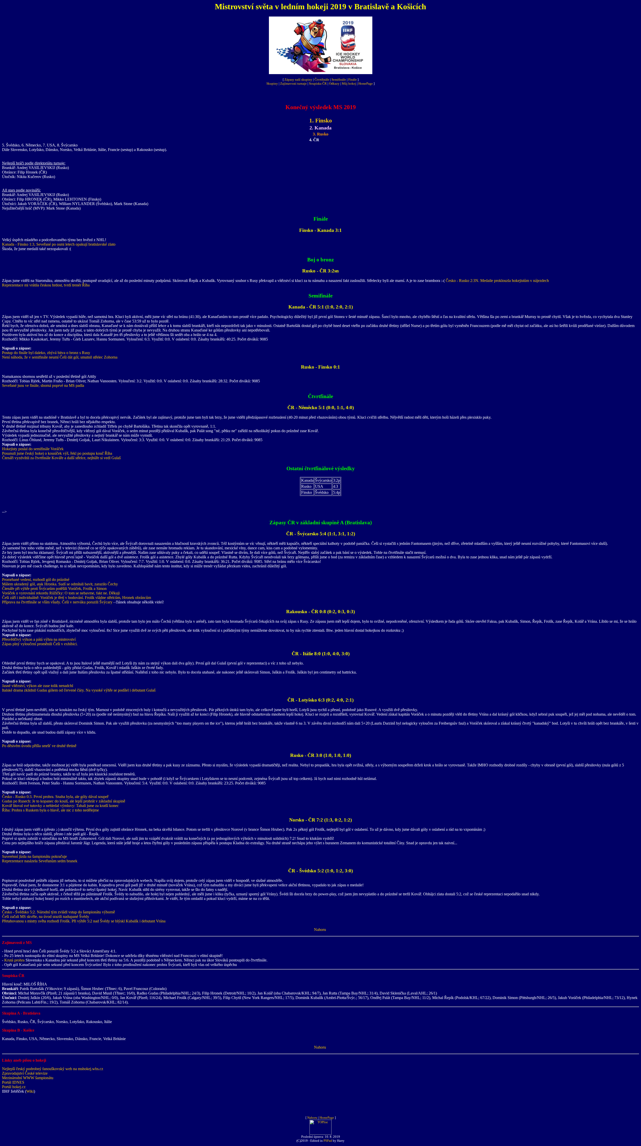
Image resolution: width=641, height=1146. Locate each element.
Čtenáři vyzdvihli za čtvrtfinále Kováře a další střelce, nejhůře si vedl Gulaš (61, 458)
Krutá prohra (14, 960)
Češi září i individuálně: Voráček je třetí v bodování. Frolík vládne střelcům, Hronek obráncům (76, 597)
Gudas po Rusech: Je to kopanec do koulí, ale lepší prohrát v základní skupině (63, 801)
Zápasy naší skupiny (298, 79)
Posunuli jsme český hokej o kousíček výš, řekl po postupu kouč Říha (57, 453)
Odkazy (334, 83)
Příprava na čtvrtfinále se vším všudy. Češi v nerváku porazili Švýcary (57, 602)
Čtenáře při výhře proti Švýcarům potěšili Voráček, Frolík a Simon (54, 588)
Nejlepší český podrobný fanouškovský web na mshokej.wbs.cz (52, 1069)
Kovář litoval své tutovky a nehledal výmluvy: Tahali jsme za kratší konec (60, 805)
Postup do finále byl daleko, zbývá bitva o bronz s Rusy (46, 353)
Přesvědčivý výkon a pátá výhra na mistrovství (39, 639)
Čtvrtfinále (321, 79)
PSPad (328, 1140)
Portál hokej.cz (14, 1087)
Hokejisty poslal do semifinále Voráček (33, 449)
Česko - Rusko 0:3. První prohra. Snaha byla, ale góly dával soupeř (55, 796)
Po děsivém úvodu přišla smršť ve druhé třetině (39, 746)
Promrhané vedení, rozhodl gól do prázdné (35, 579)
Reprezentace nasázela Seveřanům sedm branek (39, 861)
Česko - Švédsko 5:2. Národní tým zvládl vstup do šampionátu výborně (58, 912)
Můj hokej (349, 83)
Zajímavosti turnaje (293, 83)
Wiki (30, 1091)
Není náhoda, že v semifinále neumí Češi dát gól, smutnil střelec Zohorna (59, 357)
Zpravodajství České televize (25, 1073)
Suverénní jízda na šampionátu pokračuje (34, 856)
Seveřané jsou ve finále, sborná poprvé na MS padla (43, 385)
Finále (352, 79)
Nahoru (320, 929)
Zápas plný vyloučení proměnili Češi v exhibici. (40, 644)
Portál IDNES (13, 1082)
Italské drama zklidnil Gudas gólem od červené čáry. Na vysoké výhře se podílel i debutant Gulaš (78, 690)
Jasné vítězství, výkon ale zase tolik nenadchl (37, 686)
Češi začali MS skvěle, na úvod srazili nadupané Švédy (45, 916)
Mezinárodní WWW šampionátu (27, 1078)
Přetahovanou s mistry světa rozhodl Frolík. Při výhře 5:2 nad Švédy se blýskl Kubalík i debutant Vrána (84, 921)
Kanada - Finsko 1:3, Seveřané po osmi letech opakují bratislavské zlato (58, 244)
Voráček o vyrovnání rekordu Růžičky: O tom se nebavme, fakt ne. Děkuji (61, 593)
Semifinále (339, 79)
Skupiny (272, 83)
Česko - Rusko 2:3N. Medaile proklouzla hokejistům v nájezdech (497, 280)
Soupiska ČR (318, 83)
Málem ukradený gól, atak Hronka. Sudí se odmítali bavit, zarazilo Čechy (60, 584)
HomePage (365, 83)
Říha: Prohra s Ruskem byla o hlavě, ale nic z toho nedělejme (50, 810)
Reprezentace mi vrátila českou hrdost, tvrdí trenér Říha (46, 285)
